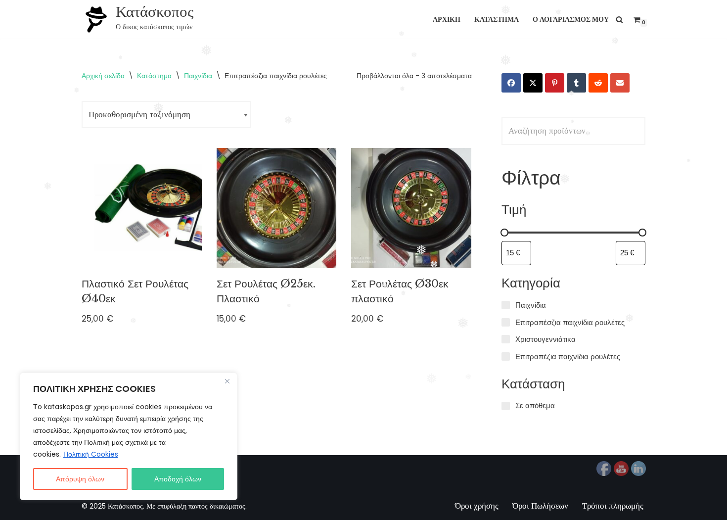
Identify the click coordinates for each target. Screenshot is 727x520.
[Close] (227, 381)
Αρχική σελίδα (103, 76)
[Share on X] (533, 83)
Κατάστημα (496, 19)
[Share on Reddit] (598, 83)
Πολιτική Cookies (90, 454)
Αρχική (446, 19)
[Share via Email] (620, 83)
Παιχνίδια (198, 76)
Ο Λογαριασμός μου (571, 19)
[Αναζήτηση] (619, 19)
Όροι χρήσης (477, 506)
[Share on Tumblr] (576, 83)
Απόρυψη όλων (80, 479)
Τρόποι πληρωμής (612, 506)
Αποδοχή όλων (177, 479)
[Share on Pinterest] (554, 83)
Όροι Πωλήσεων (540, 506)
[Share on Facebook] (511, 83)
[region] (128, 436)
